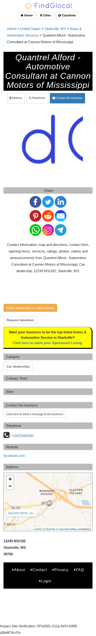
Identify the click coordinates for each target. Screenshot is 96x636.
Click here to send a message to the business (34, 414)
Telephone (38, 98)
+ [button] (10, 479)
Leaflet (37, 529)
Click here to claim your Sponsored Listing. (48, 343)
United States (30, 29)
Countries (68, 15)
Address (16, 98)
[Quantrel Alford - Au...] (49, 503)
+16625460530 (22, 436)
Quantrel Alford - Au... (21, 513)
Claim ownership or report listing (30, 308)
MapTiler (51, 529)
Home (28, 15)
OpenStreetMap (68, 529)
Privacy (61, 570)
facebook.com (14, 456)
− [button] (10, 486)
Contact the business (68, 98)
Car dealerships (18, 366)
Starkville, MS (55, 29)
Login (46, 581)
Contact (39, 570)
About (19, 570)
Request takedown (20, 320)
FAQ (80, 570)
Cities (46, 15)
